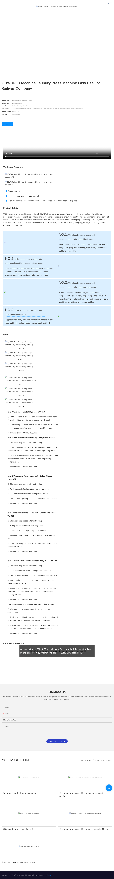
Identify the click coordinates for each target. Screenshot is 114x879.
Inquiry (7, 124)
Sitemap (51, 875)
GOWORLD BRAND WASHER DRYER (19, 862)
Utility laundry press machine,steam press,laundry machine (81, 794)
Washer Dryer (86, 760)
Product (96, 760)
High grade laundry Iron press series (19, 793)
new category (106, 760)
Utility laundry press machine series (18, 829)
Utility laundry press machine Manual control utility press (84, 829)
